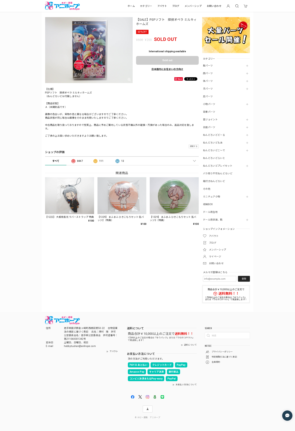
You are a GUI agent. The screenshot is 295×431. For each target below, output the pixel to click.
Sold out (167, 60)
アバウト (162, 6)
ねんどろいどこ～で (214, 150)
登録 (244, 278)
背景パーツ (209, 111)
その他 (206, 189)
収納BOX (208, 204)
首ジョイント (210, 119)
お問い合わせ (214, 6)
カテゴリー (146, 6)
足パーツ (208, 96)
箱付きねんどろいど (214, 181)
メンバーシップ (193, 6)
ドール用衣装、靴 (213, 219)
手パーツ (208, 88)
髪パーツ (208, 65)
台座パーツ (209, 127)
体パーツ (208, 81)
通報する (194, 146)
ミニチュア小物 (211, 196)
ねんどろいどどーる (214, 135)
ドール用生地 (210, 212)
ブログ (175, 6)
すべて (55, 161)
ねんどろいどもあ (213, 142)
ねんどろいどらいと (214, 158)
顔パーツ (208, 73)
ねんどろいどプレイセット (217, 165)
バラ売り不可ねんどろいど (217, 173)
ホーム (131, 6)
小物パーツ (209, 104)
